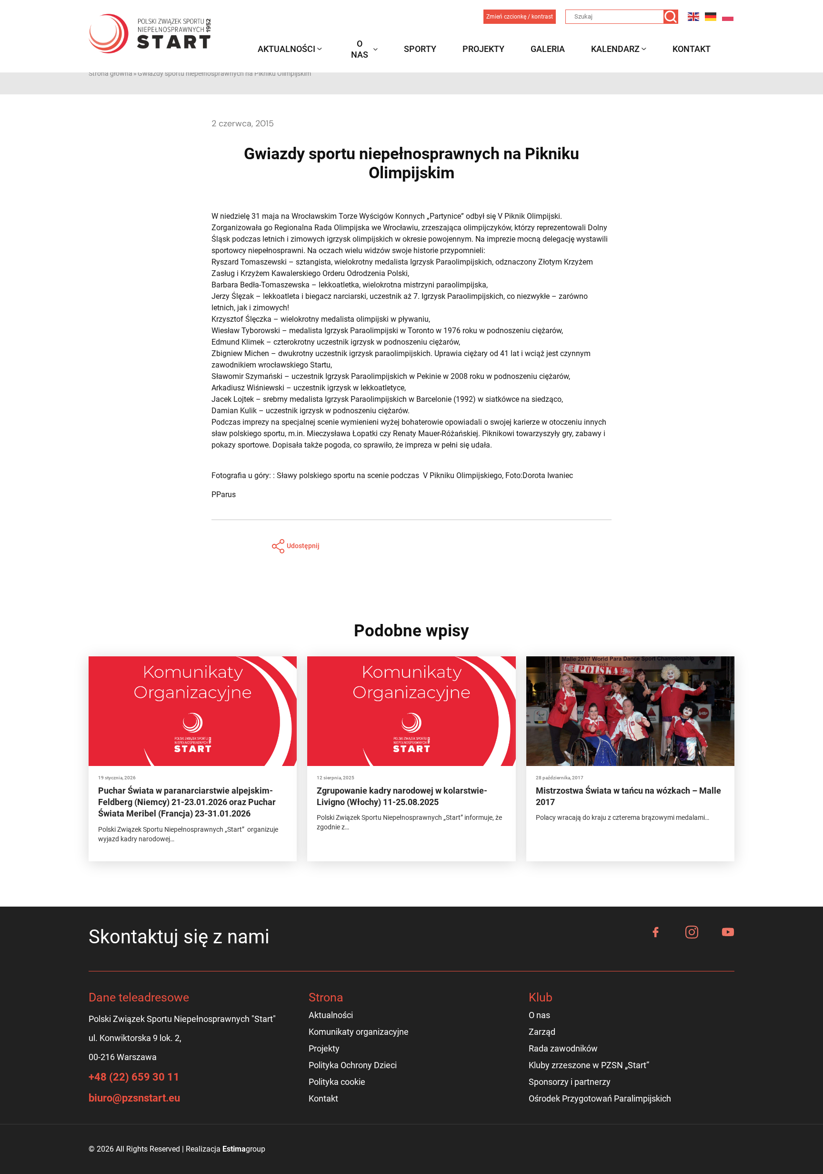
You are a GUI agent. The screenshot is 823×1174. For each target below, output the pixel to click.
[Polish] (728, 16)
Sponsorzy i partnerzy (570, 1082)
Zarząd (542, 1032)
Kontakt (691, 49)
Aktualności (286, 49)
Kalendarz (615, 49)
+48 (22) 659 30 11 (134, 1077)
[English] (694, 16)
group (243, 1149)
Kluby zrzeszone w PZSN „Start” (589, 1065)
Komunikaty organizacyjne (359, 1032)
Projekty (483, 49)
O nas (359, 49)
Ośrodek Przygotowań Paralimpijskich (600, 1098)
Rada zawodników (563, 1048)
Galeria (548, 49)
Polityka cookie (337, 1082)
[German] (711, 16)
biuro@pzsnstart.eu (134, 1098)
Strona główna (110, 73)
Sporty (420, 49)
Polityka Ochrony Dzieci (353, 1065)
